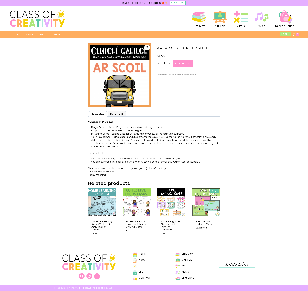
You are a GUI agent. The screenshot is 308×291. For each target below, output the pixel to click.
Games (178, 74)
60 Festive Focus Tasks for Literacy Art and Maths (136, 224)
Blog (43, 34)
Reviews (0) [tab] (117, 114)
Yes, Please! (177, 2)
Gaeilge (171, 74)
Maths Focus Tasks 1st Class (204, 223)
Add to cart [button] (203, 237)
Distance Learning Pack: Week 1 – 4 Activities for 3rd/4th (101, 225)
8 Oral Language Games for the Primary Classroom (170, 225)
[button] (147, 47)
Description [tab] (98, 114)
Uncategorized (189, 74)
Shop (57, 34)
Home (16, 34)
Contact (73, 34)
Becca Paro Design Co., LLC (97, 288)
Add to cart (183, 63)
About (30, 34)
